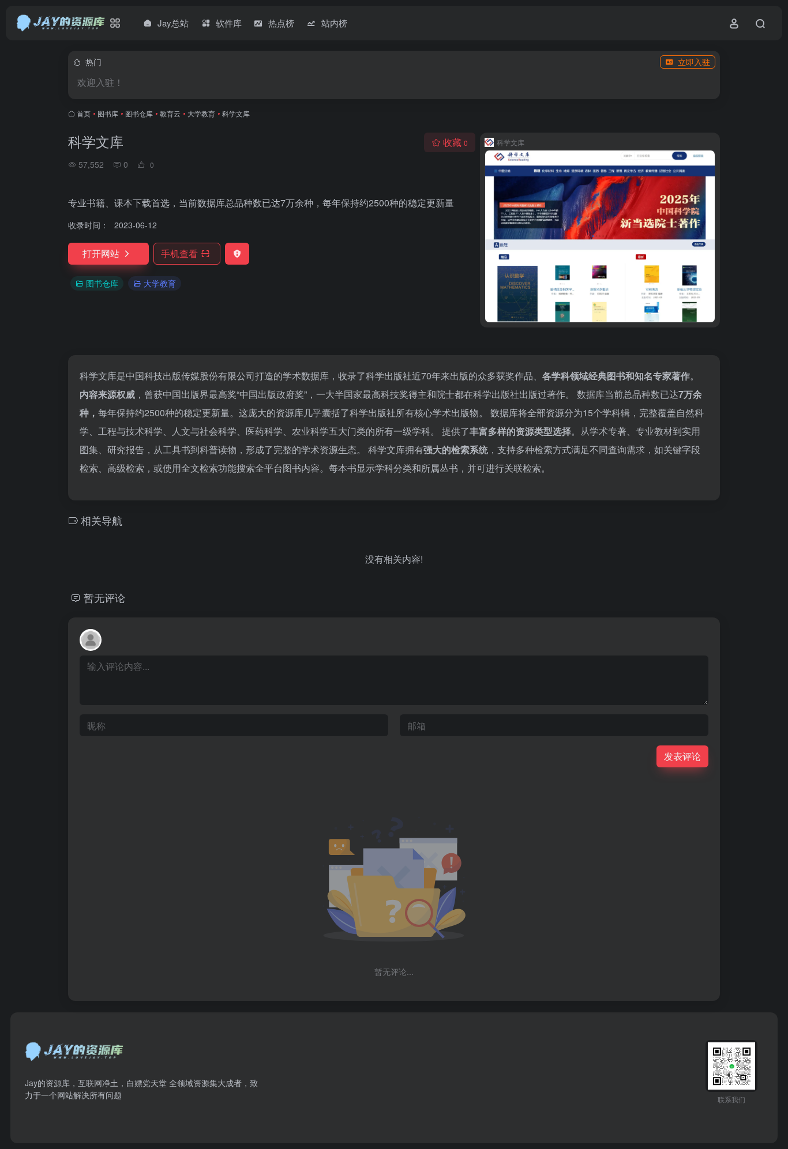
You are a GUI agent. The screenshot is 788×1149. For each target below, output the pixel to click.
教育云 (170, 113)
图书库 (107, 113)
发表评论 (682, 756)
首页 (84, 113)
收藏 (455, 142)
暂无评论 (104, 597)
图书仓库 (139, 113)
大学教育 (201, 113)
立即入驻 (694, 61)
